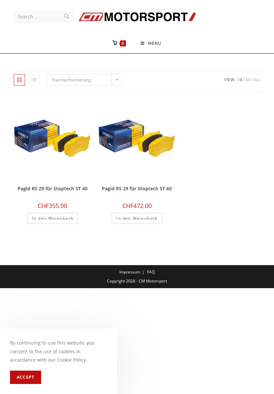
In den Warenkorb (52, 218)
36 (248, 79)
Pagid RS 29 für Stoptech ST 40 (53, 188)
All (257, 79)
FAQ (151, 272)
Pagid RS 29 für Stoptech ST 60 (137, 188)
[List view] (34, 79)
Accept (25, 377)
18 (240, 79)
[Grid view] (19, 79)
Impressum (129, 272)
